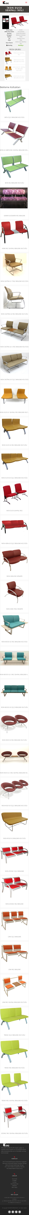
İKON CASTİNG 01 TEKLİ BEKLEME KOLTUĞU (14, 281)
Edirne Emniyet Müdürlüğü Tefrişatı (14, 1165)
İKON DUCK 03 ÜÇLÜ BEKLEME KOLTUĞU (14, 478)
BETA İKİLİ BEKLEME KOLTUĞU (14, 183)
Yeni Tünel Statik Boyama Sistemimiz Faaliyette (14, 1161)
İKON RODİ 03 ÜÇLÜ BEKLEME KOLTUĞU (14, 806)
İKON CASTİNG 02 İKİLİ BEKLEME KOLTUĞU (14, 314)
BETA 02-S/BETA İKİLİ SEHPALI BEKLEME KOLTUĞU (14, 150)
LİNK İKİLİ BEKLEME (14, 969)
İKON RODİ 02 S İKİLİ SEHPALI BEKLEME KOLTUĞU (14, 773)
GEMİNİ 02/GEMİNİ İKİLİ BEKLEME (14, 216)
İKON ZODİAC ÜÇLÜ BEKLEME (14, 871)
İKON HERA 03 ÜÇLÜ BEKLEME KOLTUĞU (14, 543)
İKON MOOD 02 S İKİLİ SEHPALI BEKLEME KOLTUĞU (14, 674)
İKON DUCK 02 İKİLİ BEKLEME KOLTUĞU (14, 445)
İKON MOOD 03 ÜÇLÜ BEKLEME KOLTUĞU (14, 707)
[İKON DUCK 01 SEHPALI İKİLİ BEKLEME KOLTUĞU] (14, 72)
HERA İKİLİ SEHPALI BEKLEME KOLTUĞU (14, 248)
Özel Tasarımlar (14, 1184)
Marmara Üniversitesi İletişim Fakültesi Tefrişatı (15, 1163)
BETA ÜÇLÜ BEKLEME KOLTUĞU (14, 117)
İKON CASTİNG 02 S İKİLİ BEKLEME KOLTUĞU (14, 347)
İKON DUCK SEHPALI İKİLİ (14, 511)
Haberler (14, 1185)
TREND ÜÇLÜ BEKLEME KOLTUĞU (14, 1035)
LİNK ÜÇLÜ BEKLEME (14, 937)
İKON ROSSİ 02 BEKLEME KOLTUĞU (14, 838)
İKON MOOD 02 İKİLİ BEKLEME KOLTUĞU (14, 642)
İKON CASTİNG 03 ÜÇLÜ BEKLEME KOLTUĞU (15, 379)
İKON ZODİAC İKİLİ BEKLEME (14, 904)
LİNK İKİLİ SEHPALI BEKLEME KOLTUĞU (14, 1002)
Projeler (15, 1180)
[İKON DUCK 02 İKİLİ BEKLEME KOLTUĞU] (14, 64)
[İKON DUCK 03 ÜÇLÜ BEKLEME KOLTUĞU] (14, 80)
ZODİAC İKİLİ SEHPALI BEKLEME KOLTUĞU (14, 1133)
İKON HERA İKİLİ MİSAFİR (14, 576)
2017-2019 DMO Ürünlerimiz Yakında (14, 1167)
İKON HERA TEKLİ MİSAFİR (14, 609)
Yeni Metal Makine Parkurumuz (14, 1168)
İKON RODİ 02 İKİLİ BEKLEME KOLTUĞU (14, 740)
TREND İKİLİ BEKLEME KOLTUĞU (14, 1068)
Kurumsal (14, 1179)
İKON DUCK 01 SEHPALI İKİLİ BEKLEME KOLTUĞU (14, 412)
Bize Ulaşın (14, 1187)
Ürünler (15, 1182)
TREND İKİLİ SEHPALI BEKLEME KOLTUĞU (15, 1100)
